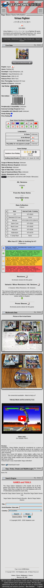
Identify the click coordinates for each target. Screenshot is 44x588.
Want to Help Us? (20, 579)
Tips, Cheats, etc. (28, 39)
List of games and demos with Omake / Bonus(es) (22, 177)
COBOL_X (13, 252)
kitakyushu (15, 260)
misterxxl (16, 254)
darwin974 (20, 252)
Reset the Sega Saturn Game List (12, 493)
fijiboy (8, 259)
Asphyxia (8, 258)
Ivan (38, 252)
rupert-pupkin (28, 269)
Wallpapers (24, 575)
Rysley (28, 254)
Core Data (7, 39)
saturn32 (25, 263)
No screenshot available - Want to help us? (22, 395)
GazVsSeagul (25, 268)
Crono (21, 258)
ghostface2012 (15, 259)
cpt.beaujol (32, 267)
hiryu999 (14, 247)
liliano (11, 254)
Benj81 (17, 258)
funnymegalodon (28, 252)
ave (14, 251)
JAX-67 (33, 259)
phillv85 (15, 263)
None (23, 109)
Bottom (39, 45)
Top (35, 45)
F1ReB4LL (39, 258)
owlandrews (34, 261)
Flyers (18, 575)
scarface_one (31, 247)
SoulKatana (9, 248)
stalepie (15, 264)
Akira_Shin (9, 251)
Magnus (12, 269)
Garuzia (19, 268)
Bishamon (18, 251)
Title (3, 504)
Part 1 (26, 438)
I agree (40, 586)
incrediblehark (34, 268)
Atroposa (20, 267)
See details (30, 586)
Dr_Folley (32, 258)
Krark (7, 269)
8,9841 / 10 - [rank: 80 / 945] (30, 158)
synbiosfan (9, 271)
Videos (13, 575)
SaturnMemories (22, 247)
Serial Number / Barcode (10, 507)
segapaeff (8, 264)
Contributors (29, 579)
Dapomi (26, 258)
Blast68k (26, 267)
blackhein (25, 251)
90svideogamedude (11, 267)
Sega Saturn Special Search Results (15, 498)
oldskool (21, 269)
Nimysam (19, 261)
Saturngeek (34, 254)
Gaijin (14, 268)
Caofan (31, 251)
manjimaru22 (22, 260)
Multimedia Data (17, 39)
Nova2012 (23, 254)
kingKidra (8, 260)
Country (4, 511)
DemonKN (8, 268)
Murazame (30, 260)
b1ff (13, 258)
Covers (31, 575)
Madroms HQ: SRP (22, 577)
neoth (16, 269)
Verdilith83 (23, 255)
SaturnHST (32, 263)
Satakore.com (30, 520)
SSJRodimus (36, 269)
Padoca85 (9, 263)
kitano (7, 254)
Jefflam (38, 259)
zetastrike (15, 271)
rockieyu (20, 263)
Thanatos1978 (15, 255)
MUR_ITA (36, 260)
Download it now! (13, 465)
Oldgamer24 (26, 261)
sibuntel (8, 255)
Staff (12, 579)
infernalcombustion (25, 259)
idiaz (35, 252)
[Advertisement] (22, 543)
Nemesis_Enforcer (11, 261)
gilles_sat (8, 247)
